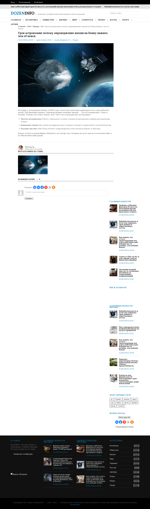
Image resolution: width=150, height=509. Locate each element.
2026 (29, 26)
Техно (112, 476)
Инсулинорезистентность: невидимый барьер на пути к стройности (129, 328)
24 (42, 26)
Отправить (29, 198)
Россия (113, 467)
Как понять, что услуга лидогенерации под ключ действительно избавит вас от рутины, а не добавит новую (128, 242)
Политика (114, 445)
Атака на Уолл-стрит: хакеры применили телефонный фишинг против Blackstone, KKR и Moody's (62, 478)
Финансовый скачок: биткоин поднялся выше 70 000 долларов (62, 447)
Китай (113, 406)
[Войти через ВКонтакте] (38, 187)
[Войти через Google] (50, 187)
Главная (21, 26)
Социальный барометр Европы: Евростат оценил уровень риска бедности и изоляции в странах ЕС (63, 462)
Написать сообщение (23, 454)
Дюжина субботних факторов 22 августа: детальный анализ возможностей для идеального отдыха (128, 208)
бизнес (119, 403)
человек (126, 399)
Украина (134, 403)
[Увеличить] (33, 164)
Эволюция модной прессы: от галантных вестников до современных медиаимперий (129, 273)
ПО (112, 399)
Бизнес (113, 454)
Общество (114, 450)
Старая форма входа (124, 427)
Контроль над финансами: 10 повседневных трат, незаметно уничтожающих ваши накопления (129, 379)
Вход (13, 2)
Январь (36, 26)
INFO (22, 13)
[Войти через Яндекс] (46, 187)
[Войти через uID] (34, 187)
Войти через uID (124, 417)
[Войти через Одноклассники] (53, 187)
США (112, 403)
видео (134, 399)
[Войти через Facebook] (42, 187)
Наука (75, 40)
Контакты (38, 2)
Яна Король (29, 147)
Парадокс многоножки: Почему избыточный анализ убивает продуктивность (128, 362)
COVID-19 (121, 406)
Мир (112, 459)
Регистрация (24, 2)
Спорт (112, 485)
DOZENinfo (75, 505)
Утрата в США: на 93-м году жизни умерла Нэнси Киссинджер (129, 258)
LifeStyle (113, 472)
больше (118, 399)
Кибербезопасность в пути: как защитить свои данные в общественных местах (128, 224)
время (126, 403)
